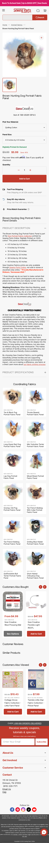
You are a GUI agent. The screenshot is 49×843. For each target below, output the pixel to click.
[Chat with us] (38, 10)
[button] (3, 10)
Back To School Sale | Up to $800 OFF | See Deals (24, 3)
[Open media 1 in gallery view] (41, 37)
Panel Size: (7, 134)
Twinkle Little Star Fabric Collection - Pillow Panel (36, 703)
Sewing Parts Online (17, 267)
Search (41, 17)
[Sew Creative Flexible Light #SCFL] (36, 614)
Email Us (7, 789)
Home (5, 25)
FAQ (4, 792)
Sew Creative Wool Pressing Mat (13, 623)
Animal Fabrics (16, 25)
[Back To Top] (45, 839)
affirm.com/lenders (30, 826)
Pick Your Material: (10, 122)
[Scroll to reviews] (24, 103)
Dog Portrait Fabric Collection (20, 236)
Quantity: (6, 165)
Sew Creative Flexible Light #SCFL (34, 625)
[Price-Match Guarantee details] (28, 209)
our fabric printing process (34, 364)
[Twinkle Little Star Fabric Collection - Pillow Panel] (36, 692)
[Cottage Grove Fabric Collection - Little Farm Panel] (13, 692)
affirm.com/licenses (5, 834)
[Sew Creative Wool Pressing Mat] (13, 614)
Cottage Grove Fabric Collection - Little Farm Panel (13, 703)
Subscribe (41, 742)
